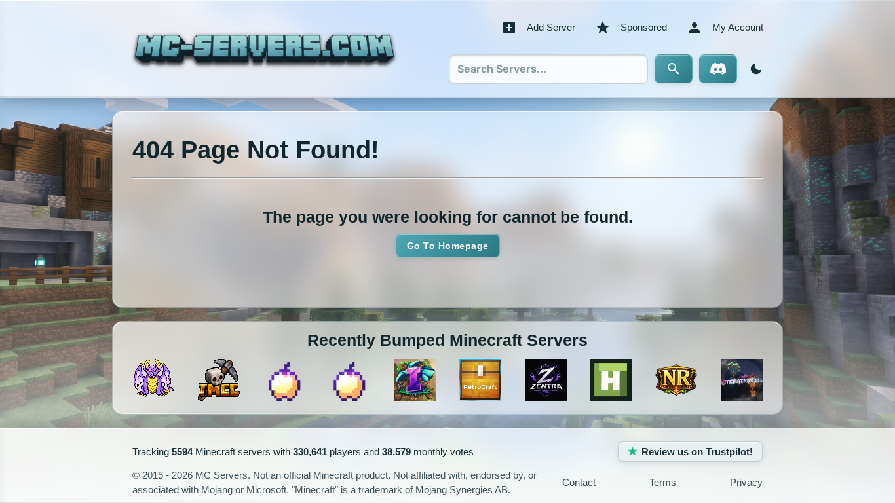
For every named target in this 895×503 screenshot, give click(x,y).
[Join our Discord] (718, 68)
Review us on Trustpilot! (697, 451)
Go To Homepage (448, 245)
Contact (579, 482)
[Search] (674, 68)
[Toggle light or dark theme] (753, 68)
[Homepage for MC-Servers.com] (264, 48)
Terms (662, 482)
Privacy (746, 482)
